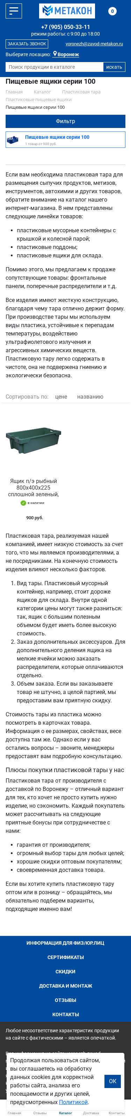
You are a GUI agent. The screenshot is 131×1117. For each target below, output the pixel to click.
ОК (112, 1081)
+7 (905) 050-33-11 (65, 27)
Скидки (65, 971)
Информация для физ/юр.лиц (65, 943)
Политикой (73, 1102)
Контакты (65, 1014)
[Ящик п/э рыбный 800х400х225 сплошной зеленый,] (33, 441)
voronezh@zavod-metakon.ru (94, 43)
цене (61, 396)
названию (90, 396)
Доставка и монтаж (65, 986)
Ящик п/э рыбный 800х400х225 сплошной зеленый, (33, 488)
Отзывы (65, 1000)
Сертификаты (66, 957)
